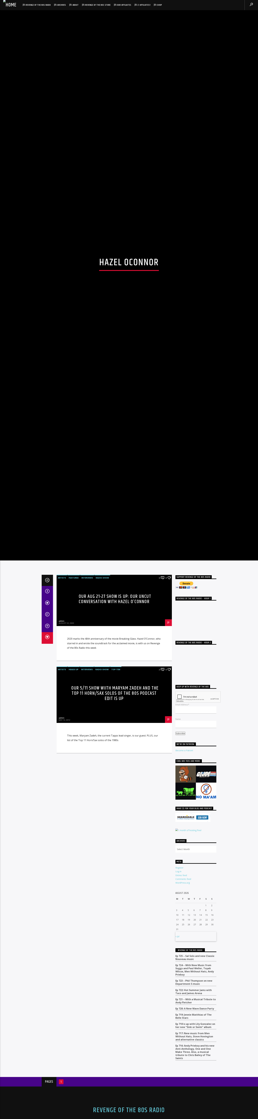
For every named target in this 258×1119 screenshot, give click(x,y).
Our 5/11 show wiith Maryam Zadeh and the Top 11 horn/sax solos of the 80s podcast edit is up (115, 746)
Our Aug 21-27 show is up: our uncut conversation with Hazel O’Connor (115, 652)
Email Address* (182, 757)
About (76, 5)
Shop (159, 5)
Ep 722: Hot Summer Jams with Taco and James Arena (193, 1045)
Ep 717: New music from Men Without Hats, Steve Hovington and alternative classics (194, 1089)
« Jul (177, 989)
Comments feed (183, 931)
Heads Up (73, 722)
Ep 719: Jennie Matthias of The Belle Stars (193, 1069)
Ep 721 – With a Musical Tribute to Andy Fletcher (195, 1054)
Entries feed (181, 928)
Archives (61, 5)
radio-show (102, 630)
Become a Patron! (184, 803)
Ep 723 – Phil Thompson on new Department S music (193, 1035)
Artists (62, 630)
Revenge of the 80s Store (97, 5)
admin (61, 674)
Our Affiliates (124, 5)
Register (179, 920)
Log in (178, 924)
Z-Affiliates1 (144, 5)
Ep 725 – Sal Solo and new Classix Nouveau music (194, 1010)
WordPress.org (182, 935)
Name (178, 772)
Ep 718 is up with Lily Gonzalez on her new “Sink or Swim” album (195, 1078)
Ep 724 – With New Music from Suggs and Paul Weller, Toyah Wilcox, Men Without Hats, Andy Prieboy (194, 1023)
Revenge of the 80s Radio (38, 5)
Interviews (87, 630)
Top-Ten (115, 722)
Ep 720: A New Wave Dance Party (194, 1061)
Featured (74, 630)
